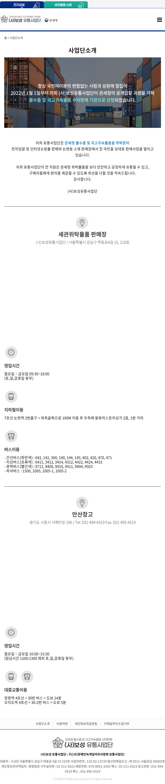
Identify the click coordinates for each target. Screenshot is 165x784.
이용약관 (62, 723)
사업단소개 (43, 723)
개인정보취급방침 (86, 723)
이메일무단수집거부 (116, 723)
